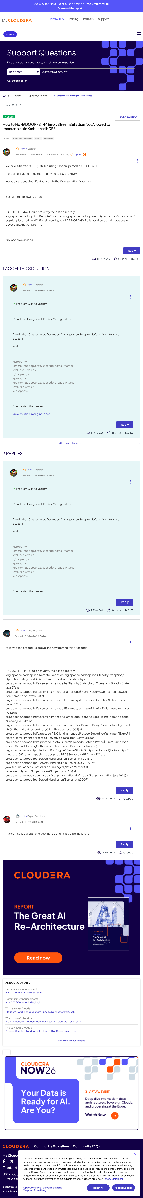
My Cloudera (12, 1155)
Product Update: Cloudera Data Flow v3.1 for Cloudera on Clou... (41, 1031)
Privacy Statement (113, 1178)
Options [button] (11, 104)
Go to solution (128, 117)
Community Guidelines (51, 1146)
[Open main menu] (139, 34)
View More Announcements (71, 1040)
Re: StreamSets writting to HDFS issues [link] (72, 95)
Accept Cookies (124, 1187)
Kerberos (48, 138)
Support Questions (37, 95)
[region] (79, 1173)
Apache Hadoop (10, 1191)
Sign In (10, 34)
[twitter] (11, 1161)
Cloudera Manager (22, 138)
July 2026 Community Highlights (23, 992)
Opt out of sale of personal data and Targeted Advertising (42, 1189)
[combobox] (88, 71)
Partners (88, 19)
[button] (136, 160)
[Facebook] (4, 1161)
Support (103, 19)
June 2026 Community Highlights (24, 1002)
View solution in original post (31, 414)
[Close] (134, 1154)
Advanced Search (17, 80)
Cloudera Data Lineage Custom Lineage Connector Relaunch (40, 1011)
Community (56, 19)
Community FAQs (86, 1146)
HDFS (38, 138)
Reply (132, 250)
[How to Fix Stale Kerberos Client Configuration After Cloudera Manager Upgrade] (139, 442)
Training (74, 19)
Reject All (98, 1187)
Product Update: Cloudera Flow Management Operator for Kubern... (44, 1021)
